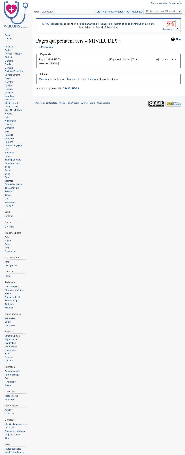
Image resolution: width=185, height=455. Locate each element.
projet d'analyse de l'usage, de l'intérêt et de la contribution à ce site (116, 23)
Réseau (9, 357)
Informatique (11, 346)
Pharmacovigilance (14, 290)
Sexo (7, 167)
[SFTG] (171, 23)
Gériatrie (9, 82)
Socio (7, 174)
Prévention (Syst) (13, 145)
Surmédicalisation (14, 184)
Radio (8, 240)
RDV (7, 353)
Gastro (8, 78)
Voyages (9, 205)
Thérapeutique (12, 188)
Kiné (7, 262)
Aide (178, 39)
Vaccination (10, 202)
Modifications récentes (16, 424)
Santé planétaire (13, 159)
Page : (42, 59)
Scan (7, 244)
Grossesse (10, 325)
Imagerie (9, 92)
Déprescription (12, 286)
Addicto (8, 50)
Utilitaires (9, 413)
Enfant (8, 322)
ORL (7, 131)
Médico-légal (11, 103)
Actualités (9, 427)
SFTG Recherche (52, 23)
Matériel (9, 307)
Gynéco (8, 85)
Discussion (47, 11)
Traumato (9, 191)
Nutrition (9, 124)
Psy (6, 149)
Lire (98, 11)
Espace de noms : (120, 59)
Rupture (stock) (12, 297)
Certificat (9, 227)
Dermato (9, 68)
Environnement (12, 75)
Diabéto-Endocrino (14, 71)
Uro (6, 198)
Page (36, 11)
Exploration (10, 251)
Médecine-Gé (11, 396)
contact (8, 38)
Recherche (167, 29)
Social (8, 170)
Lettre (7, 276)
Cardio (8, 64)
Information (10, 343)
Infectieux (9, 99)
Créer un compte (159, 3)
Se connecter (175, 3)
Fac (6, 378)
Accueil (8, 35)
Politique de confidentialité (46, 103)
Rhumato (9, 152)
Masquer (44, 79)
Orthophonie (11, 265)
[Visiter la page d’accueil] (15, 14)
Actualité (9, 46)
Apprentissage (12, 374)
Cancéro (9, 61)
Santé (8, 156)
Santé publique (12, 163)
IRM (7, 248)
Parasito (9, 135)
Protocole (9, 304)
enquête (113, 27)
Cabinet (9, 360)
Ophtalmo (9, 128)
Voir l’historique (134, 11)
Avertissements (88, 103)
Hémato (9, 89)
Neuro (8, 117)
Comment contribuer (15, 431)
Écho (7, 237)
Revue (8, 385)
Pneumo (9, 142)
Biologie (9, 57)
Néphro (8, 113)
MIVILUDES (47, 47)
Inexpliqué (10, 96)
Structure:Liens (12, 336)
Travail (8, 195)
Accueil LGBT (11, 106)
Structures (10, 399)
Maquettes (10, 318)
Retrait (8, 293)
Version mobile (103, 103)
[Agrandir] (178, 29)
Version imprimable (14, 452)
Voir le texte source (113, 11)
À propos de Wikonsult (69, 103)
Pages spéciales (13, 449)
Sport (7, 177)
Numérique (10, 121)
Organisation (11, 339)
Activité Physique (13, 54)
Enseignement (12, 371)
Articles (8, 410)
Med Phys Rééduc (14, 110)
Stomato (9, 181)
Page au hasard (13, 434)
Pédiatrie (9, 138)
